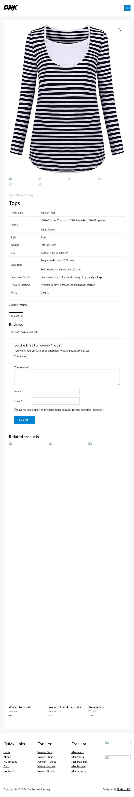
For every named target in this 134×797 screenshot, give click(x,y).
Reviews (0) (16, 315)
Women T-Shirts (47, 761)
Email (18, 401)
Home (12, 195)
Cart (6, 766)
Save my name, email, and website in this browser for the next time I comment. (60, 409)
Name (18, 391)
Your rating (21, 356)
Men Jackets (78, 771)
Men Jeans (77, 752)
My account (10, 761)
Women (21, 195)
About (7, 756)
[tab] (16, 315)
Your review (21, 367)
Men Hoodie (78, 766)
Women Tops (45, 752)
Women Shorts (46, 756)
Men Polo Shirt (79, 761)
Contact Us (9, 771)
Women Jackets (46, 766)
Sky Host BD (124, 789)
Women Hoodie (46, 771)
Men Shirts (77, 756)
